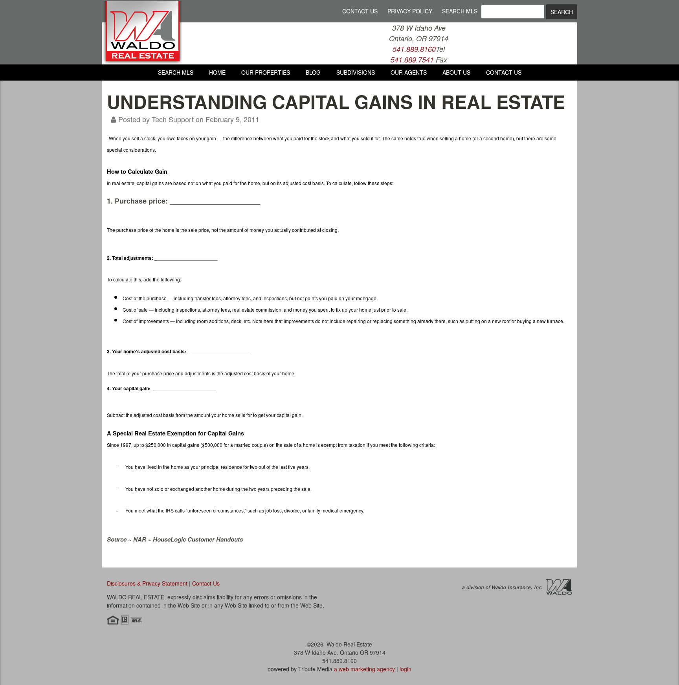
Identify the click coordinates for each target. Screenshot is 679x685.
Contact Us (360, 11)
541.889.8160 (414, 49)
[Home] (143, 61)
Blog (313, 72)
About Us (456, 72)
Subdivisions (355, 72)
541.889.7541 (412, 59)
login (405, 669)
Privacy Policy (409, 11)
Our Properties (265, 72)
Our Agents (409, 72)
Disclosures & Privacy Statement (147, 583)
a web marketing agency (364, 669)
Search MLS (459, 11)
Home (217, 72)
